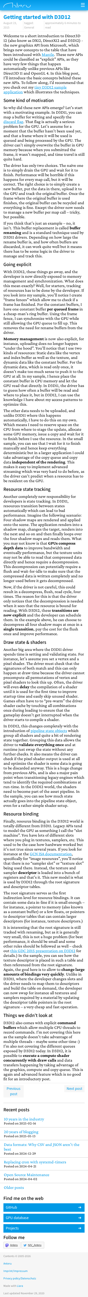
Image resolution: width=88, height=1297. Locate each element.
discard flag (13, 121)
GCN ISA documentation (51, 853)
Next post (74, 1088)
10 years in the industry (24, 1121)
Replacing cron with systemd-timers (35, 1164)
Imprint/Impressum (15, 1271)
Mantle (48, 54)
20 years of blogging (21, 1133)
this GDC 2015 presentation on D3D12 (42, 950)
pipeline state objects (49, 730)
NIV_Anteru (34, 1245)
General (29, 27)
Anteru (14, 1245)
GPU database (17, 1218)
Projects (12, 1228)
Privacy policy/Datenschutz (19, 1278)
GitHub (11, 1207)
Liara (20, 1286)
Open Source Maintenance (26, 1176)
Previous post (14, 1091)
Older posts (14, 1187)
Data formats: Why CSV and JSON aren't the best (41, 1148)
